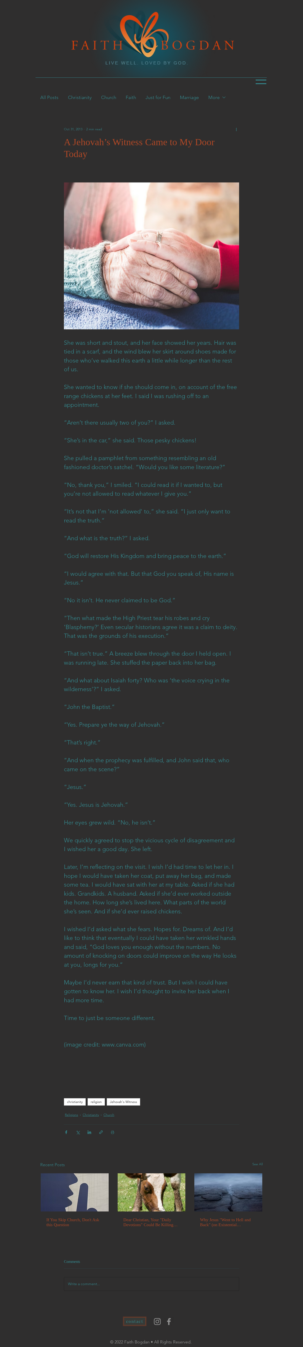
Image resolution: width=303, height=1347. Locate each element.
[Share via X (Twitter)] (78, 1132)
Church (108, 97)
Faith (131, 97)
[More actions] (236, 129)
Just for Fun (158, 97)
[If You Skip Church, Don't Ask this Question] (75, 1192)
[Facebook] (169, 1321)
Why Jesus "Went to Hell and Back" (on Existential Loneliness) (225, 1222)
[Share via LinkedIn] (89, 1132)
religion (96, 1102)
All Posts (49, 97)
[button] (261, 82)
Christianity (80, 97)
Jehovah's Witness (123, 1102)
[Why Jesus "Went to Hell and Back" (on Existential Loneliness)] (228, 1192)
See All (257, 1164)
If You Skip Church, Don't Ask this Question (72, 1222)
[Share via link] (101, 1132)
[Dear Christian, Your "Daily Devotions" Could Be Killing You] (152, 1192)
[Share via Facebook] (66, 1132)
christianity (75, 1102)
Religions (71, 1115)
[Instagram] (157, 1321)
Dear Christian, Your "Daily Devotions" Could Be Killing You (148, 1222)
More (214, 97)
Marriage (189, 97)
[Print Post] (112, 1132)
